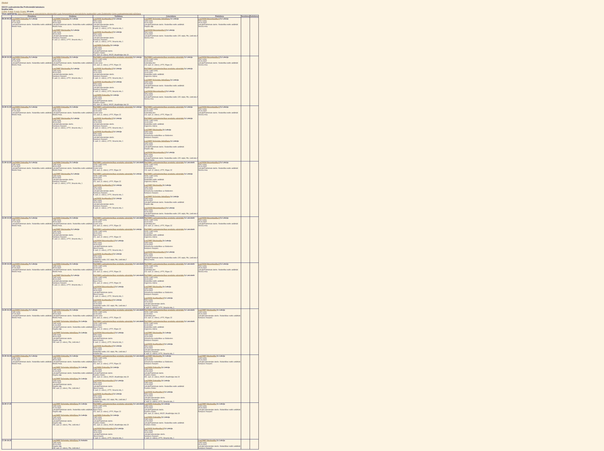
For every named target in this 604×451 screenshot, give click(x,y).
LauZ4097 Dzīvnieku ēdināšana (157, 19)
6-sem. (17, 11)
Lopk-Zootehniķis (104, 14)
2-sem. (4, 11)
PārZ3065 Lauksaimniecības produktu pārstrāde (113, 57)
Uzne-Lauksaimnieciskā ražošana (126, 14)
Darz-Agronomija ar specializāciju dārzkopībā (37, 14)
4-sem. (11, 11)
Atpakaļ (5, 3)
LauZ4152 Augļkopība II (103, 19)
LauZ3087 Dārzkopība (62, 30)
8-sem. (23, 11)
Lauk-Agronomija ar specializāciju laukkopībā (76, 14)
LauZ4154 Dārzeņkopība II (155, 30)
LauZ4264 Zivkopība (20, 19)
